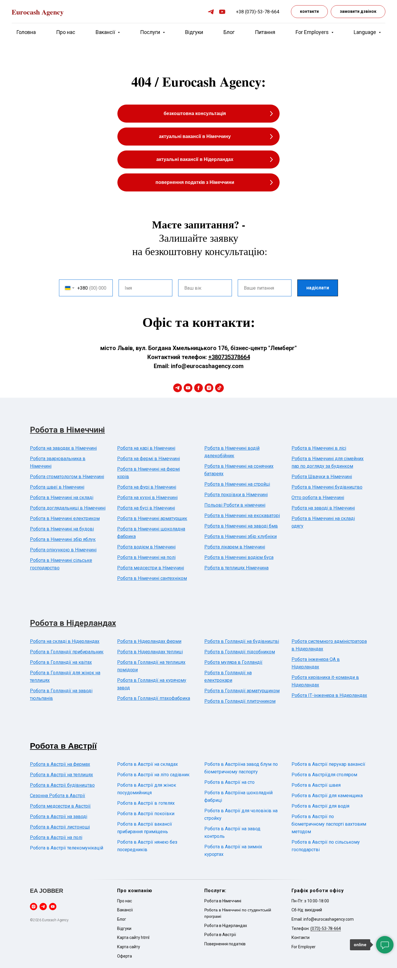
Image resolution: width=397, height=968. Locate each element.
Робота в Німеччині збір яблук (63, 539)
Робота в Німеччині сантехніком (152, 578)
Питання (265, 32)
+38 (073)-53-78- (253, 12)
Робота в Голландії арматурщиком (242, 690)
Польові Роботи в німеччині (234, 505)
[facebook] (198, 387)
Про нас (65, 32)
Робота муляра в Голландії (233, 662)
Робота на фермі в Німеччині (148, 458)
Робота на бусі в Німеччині (146, 508)
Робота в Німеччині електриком (65, 518)
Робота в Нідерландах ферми (149, 641)
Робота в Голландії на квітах (61, 662)
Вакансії (125, 910)
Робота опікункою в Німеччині (63, 550)
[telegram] (210, 11)
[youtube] (222, 11)
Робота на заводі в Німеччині (323, 508)
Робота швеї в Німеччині (57, 487)
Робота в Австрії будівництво (62, 785)
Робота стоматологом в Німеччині (67, 476)
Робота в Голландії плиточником (240, 701)
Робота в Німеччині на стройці (237, 484)
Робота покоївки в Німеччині (236, 494)
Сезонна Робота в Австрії (57, 795)
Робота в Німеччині (67, 430)
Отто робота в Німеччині (318, 497)
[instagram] (209, 387)
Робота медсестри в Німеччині (150, 568)
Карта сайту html (133, 937)
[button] (358, 11)
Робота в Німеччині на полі (146, 557)
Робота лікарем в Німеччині (234, 547)
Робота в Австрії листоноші (60, 827)
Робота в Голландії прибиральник (66, 652)
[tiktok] (219, 387)
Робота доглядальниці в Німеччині (67, 508)
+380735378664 (229, 357)
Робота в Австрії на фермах (60, 764)
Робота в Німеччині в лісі (319, 448)
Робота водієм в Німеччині (146, 547)
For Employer (304, 946)
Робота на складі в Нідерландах (64, 641)
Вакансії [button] (106, 32)
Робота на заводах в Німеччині (63, 448)
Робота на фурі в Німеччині (146, 487)
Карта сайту (128, 946)
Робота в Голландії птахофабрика (153, 698)
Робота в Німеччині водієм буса (238, 557)
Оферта (124, 956)
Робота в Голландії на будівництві (241, 641)
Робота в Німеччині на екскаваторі (242, 515)
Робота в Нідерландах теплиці (150, 652)
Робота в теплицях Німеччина (236, 568)
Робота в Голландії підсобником (239, 652)
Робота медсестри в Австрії (60, 806)
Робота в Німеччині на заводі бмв (241, 526)
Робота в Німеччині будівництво (327, 487)
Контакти (301, 937)
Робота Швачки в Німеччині (322, 476)
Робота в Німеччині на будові (62, 529)
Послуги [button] (150, 32)
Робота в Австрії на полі (56, 837)
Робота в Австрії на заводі (58, 816)
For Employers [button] (313, 32)
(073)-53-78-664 (325, 928)
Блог (229, 32)
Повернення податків (225, 944)
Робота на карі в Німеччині (146, 448)
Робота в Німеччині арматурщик (152, 518)
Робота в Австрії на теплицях (61, 774)
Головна (26, 32)
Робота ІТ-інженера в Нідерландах (329, 695)
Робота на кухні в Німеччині (147, 497)
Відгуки (194, 32)
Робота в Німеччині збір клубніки (240, 536)
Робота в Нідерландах (73, 623)
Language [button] (365, 32)
